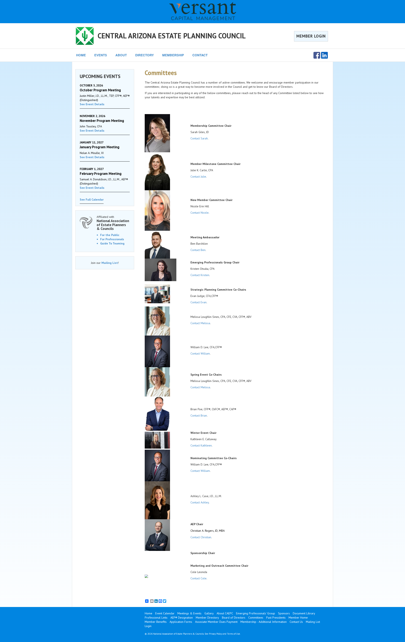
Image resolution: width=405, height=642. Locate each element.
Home (148, 613)
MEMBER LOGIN (311, 36)
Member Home (298, 617)
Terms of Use (233, 633)
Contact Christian (200, 537)
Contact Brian (198, 415)
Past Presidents (276, 617)
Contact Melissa (200, 323)
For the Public (109, 235)
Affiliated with (113, 223)
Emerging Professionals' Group (255, 613)
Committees (255, 617)
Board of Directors (233, 617)
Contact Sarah (199, 138)
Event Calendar (164, 613)
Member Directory (207, 617)
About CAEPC (225, 613)
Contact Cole (198, 578)
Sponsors (284, 613)
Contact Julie (198, 176)
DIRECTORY (144, 55)
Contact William (200, 353)
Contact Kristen (199, 275)
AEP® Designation (181, 617)
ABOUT (121, 55)
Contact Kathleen (201, 445)
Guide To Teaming (112, 243)
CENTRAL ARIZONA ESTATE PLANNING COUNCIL (172, 35)
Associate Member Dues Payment (216, 622)
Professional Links (156, 617)
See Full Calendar (92, 199)
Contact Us (296, 622)
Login (148, 626)
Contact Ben (197, 250)
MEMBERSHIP (173, 55)
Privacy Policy (215, 633)
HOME (81, 55)
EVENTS (100, 55)
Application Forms (181, 622)
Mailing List (109, 263)
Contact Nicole (199, 212)
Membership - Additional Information (263, 622)
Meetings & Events (189, 613)
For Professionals (112, 239)
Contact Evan (198, 302)
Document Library (304, 613)
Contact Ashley (199, 502)
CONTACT (200, 55)
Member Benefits (156, 622)
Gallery (209, 613)
